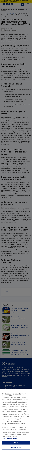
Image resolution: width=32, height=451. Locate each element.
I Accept (16, 442)
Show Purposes (16, 447)
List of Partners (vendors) (9, 438)
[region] (16, 420)
